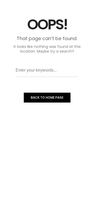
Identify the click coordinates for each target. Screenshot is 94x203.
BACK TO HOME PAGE (47, 97)
